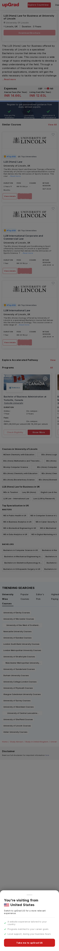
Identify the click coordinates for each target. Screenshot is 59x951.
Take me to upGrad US (29, 942)
